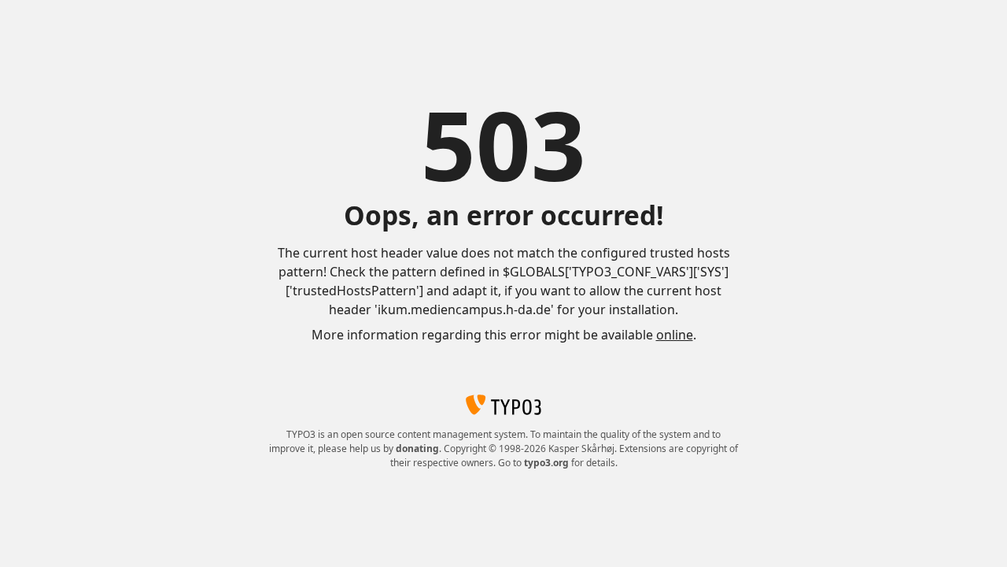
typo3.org (546, 462)
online (674, 334)
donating (417, 448)
